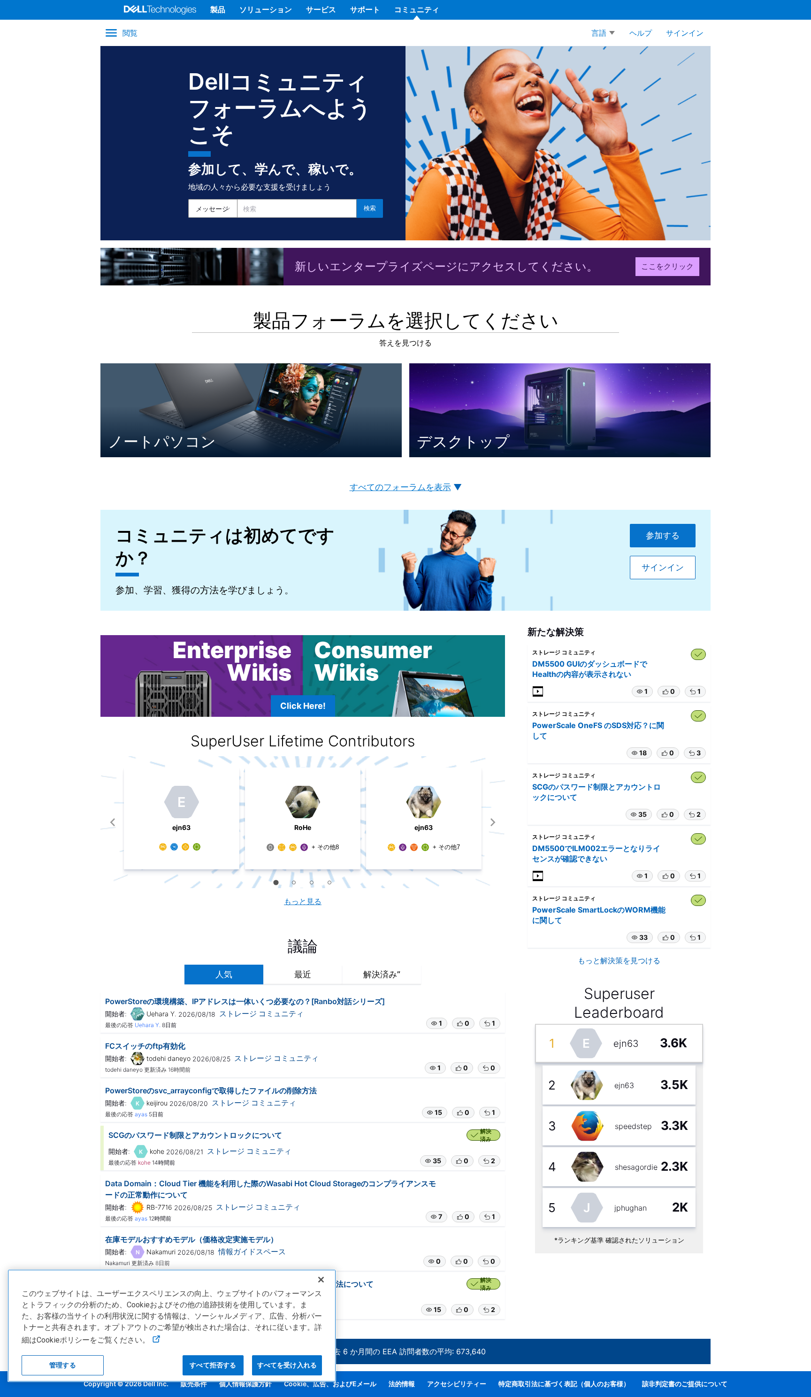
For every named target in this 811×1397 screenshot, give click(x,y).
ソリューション (265, 9)
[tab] (275, 882)
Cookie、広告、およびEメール (330, 1384)
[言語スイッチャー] (603, 33)
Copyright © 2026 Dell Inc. (126, 1384)
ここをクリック (667, 266)
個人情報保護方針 (245, 1384)
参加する (663, 535)
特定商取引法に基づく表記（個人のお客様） (564, 1384)
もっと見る (302, 901)
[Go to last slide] (113, 822)
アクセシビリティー (456, 1384)
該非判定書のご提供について (684, 1384)
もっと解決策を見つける (619, 960)
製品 (217, 9)
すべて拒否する (213, 1365)
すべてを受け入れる (287, 1365)
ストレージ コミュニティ (261, 1013)
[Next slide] (492, 822)
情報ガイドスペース (252, 1251)
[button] (436, 1023)
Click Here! (303, 706)
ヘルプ (640, 33)
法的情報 (402, 1384)
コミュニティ (416, 9)
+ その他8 (325, 847)
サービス (321, 9)
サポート (365, 9)
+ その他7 (446, 847)
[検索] (370, 208)
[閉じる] (321, 1279)
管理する (62, 1365)
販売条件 (194, 1384)
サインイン (663, 567)
